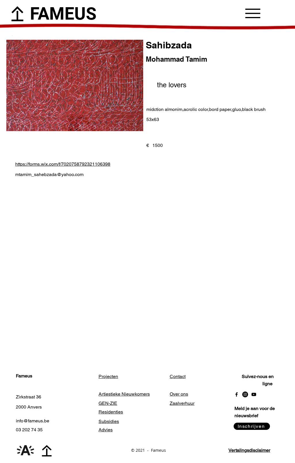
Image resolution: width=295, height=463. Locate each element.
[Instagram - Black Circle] (245, 394)
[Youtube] (254, 394)
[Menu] (253, 13)
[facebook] (236, 394)
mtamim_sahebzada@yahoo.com (49, 174)
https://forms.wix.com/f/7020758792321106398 (62, 164)
